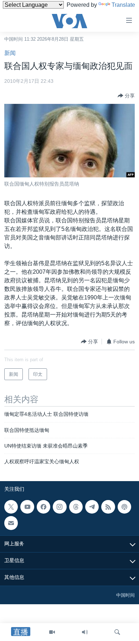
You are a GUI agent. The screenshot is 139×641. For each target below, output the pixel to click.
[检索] (117, 632)
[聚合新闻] (108, 507)
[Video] (52, 632)
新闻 (10, 53)
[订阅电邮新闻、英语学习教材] (11, 523)
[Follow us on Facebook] (43, 507)
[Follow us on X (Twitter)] (11, 507)
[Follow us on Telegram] (92, 507)
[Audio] (85, 632)
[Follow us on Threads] (76, 507)
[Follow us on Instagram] (59, 507)
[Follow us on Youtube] (27, 507)
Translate (123, 5)
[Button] (126, 95)
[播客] (124, 507)
